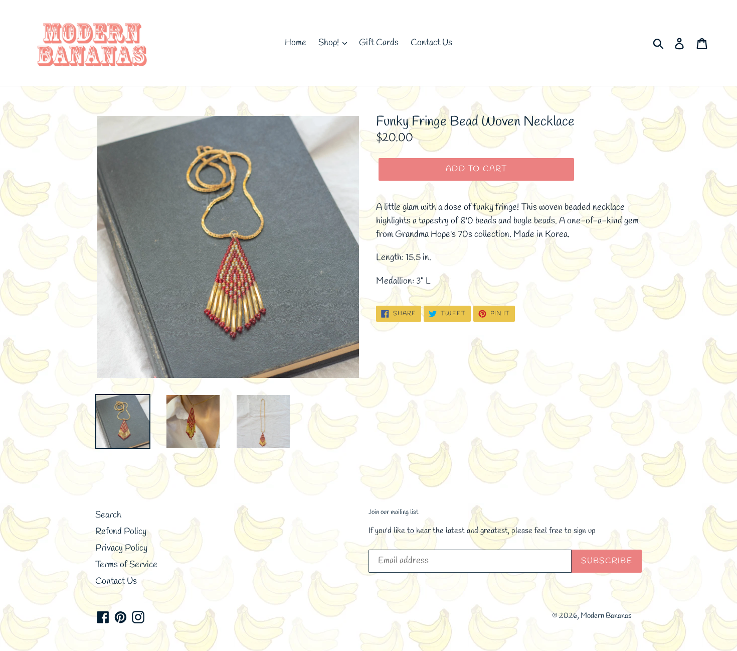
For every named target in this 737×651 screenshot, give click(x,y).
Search (108, 515)
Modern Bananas (606, 616)
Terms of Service (126, 565)
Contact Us (431, 43)
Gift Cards (379, 43)
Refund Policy (120, 532)
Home (295, 43)
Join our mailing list (393, 512)
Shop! (329, 43)
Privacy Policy (121, 548)
